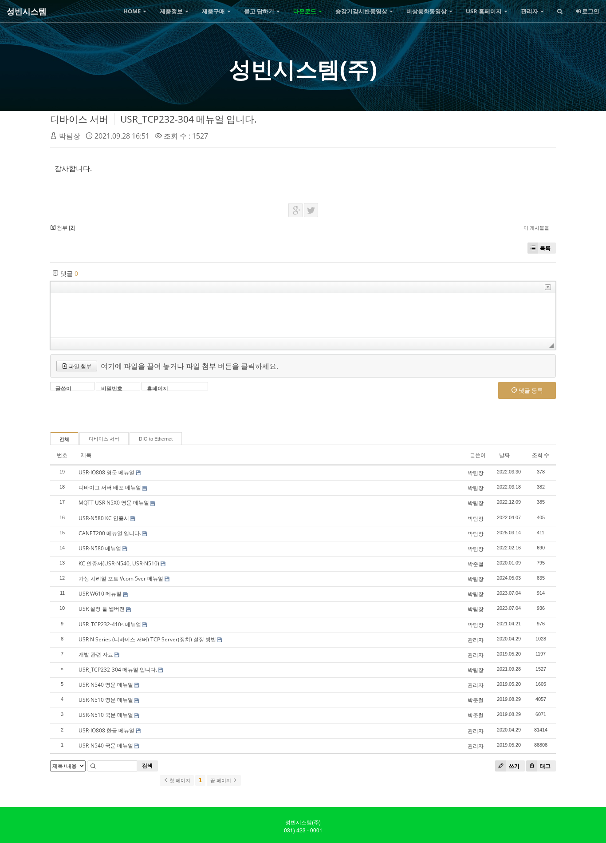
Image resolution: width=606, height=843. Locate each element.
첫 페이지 (179, 780)
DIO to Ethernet (156, 438)
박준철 (476, 564)
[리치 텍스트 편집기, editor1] (303, 315)
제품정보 (172, 11)
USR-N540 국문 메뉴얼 (106, 745)
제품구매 (214, 11)
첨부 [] (65, 227)
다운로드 (305, 11)
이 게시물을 (536, 227)
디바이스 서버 (79, 119)
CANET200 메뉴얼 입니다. (110, 533)
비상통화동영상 (427, 11)
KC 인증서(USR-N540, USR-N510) (119, 563)
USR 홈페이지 (484, 11)
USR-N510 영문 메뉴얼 (106, 700)
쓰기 (513, 766)
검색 (147, 765)
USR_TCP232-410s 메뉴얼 (110, 624)
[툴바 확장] (548, 287)
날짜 (504, 455)
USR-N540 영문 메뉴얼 (106, 684)
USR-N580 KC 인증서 (104, 518)
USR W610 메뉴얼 (100, 593)
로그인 (590, 11)
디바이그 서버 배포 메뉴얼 (110, 487)
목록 (545, 248)
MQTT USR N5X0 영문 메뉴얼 (114, 502)
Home (132, 11)
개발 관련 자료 (96, 654)
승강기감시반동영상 (362, 11)
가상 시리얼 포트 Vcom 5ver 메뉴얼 (121, 578)
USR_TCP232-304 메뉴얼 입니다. (188, 119)
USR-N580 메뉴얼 (100, 548)
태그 (545, 766)
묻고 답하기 (259, 11)
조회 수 (540, 455)
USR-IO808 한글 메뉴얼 (106, 730)
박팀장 (69, 136)
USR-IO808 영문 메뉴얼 (106, 472)
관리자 (530, 11)
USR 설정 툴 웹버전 (102, 608)
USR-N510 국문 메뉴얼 (106, 715)
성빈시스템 (27, 11)
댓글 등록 (530, 390)
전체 (64, 439)
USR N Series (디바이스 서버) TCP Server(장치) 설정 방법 (147, 639)
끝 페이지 (221, 780)
